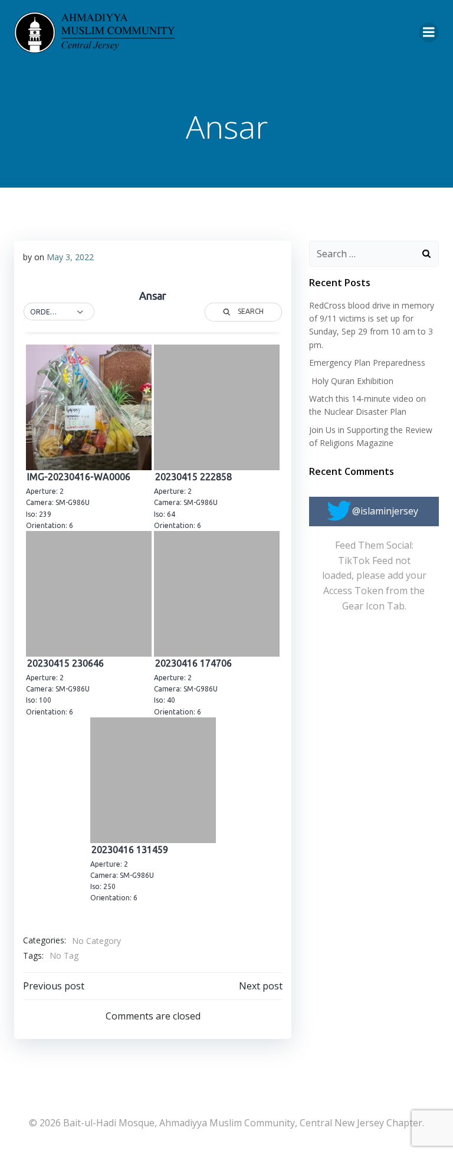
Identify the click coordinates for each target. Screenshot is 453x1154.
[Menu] (429, 32)
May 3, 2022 (70, 257)
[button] (59, 312)
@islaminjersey (385, 510)
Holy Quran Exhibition (351, 380)
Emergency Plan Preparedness (367, 362)
